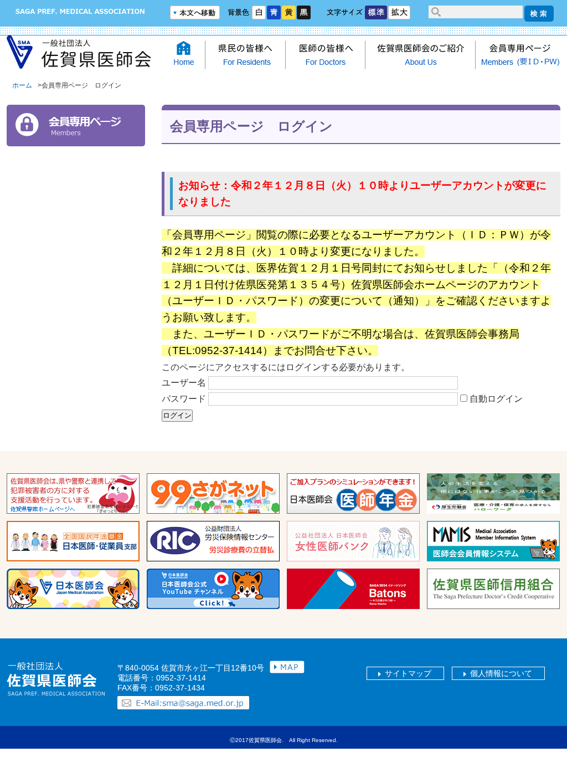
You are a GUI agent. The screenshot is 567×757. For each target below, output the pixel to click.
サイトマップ (408, 673)
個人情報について (501, 673)
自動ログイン (496, 398)
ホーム (22, 85)
